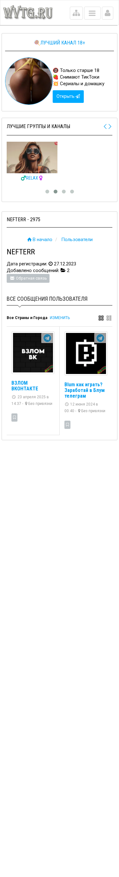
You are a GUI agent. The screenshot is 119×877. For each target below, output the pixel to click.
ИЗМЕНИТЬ (60, 318)
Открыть (66, 96)
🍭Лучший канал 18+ (59, 43)
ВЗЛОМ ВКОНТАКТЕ (24, 386)
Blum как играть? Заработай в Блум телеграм (84, 390)
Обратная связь (31, 278)
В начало (42, 239)
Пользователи (77, 239)
